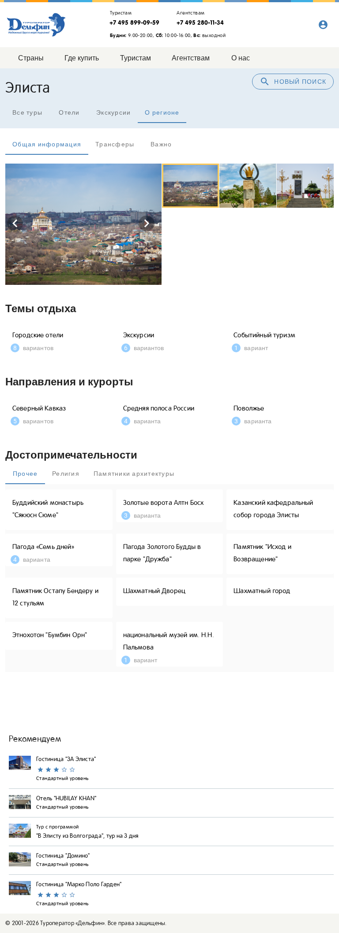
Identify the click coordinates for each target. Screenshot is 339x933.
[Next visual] (146, 223)
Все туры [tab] (27, 112)
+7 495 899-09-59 (134, 22)
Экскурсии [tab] (113, 112)
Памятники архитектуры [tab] (134, 473)
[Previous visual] (15, 223)
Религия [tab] (65, 473)
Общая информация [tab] (46, 144)
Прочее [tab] (25, 473)
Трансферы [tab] (114, 144)
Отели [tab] (69, 112)
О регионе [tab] (162, 112)
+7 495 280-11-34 (200, 22)
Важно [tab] (161, 144)
